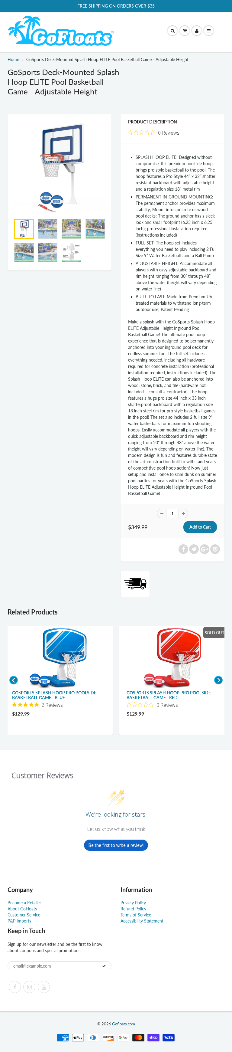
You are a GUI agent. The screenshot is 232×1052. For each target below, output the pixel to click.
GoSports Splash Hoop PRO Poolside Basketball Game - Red (169, 695)
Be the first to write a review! (116, 845)
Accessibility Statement (142, 920)
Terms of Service (136, 914)
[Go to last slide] (13, 680)
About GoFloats (22, 908)
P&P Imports (19, 920)
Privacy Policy (133, 902)
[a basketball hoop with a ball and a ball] (59, 167)
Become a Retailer (24, 902)
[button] (185, 30)
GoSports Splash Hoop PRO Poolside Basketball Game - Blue (54, 695)
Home (13, 59)
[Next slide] (218, 680)
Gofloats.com (123, 1023)
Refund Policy (133, 908)
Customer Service (24, 914)
